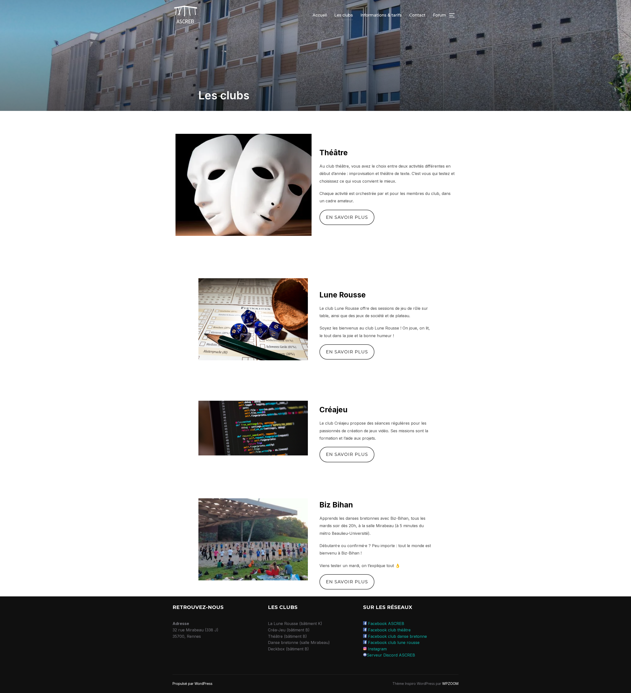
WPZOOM (450, 683)
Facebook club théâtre (389, 629)
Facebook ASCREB (386, 623)
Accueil (320, 15)
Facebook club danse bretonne (397, 636)
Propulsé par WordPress (192, 683)
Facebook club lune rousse (394, 642)
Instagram (377, 648)
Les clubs (343, 15)
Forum (439, 15)
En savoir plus (347, 217)
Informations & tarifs (381, 15)
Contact (417, 15)
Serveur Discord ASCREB (391, 655)
